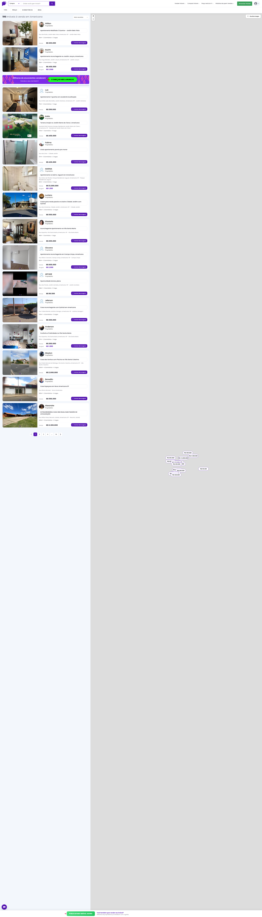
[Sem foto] (20, 336)
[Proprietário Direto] (4, 3)
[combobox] (35, 4)
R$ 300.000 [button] (187, 453)
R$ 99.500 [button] (203, 469)
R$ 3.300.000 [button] (193, 456)
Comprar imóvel (192, 3)
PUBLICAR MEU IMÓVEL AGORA (80, 914)
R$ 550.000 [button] (176, 475)
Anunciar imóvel (245, 4)
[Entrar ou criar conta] (257, 4)
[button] (31, 434)
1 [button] (35, 434)
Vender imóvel (179, 3)
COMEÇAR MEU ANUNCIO (62, 79)
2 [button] (39, 434)
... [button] (51, 434)
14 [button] (56, 434)
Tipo (5, 10)
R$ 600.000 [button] (170, 461)
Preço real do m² (207, 3)
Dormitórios (27, 10)
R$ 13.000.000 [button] (183, 458)
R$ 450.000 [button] (176, 464)
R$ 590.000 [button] (180, 471)
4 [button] (47, 434)
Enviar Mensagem (80, 43)
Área (39, 10)
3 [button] (43, 434)
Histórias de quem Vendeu (224, 3)
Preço (14, 10)
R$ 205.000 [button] (170, 458)
